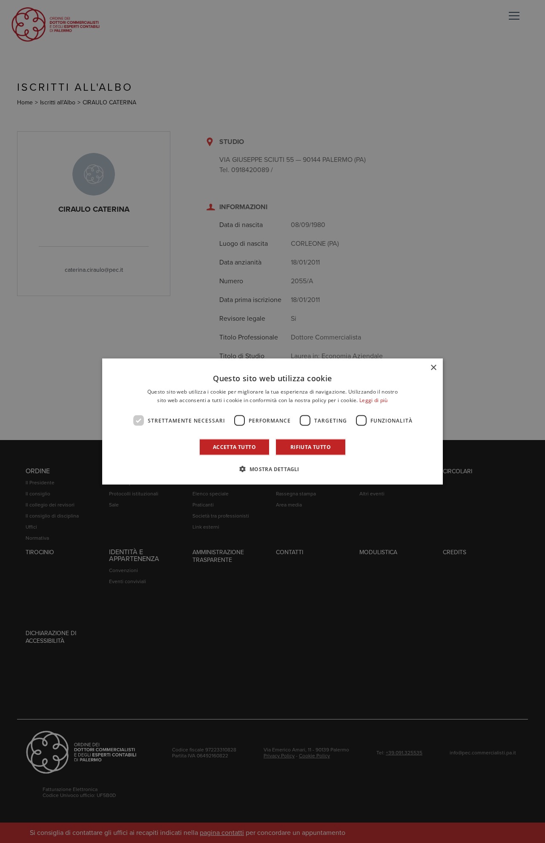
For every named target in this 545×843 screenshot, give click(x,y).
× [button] (433, 367)
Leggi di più (373, 399)
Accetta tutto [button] (234, 447)
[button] (272, 469)
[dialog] (272, 421)
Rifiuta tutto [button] (310, 447)
